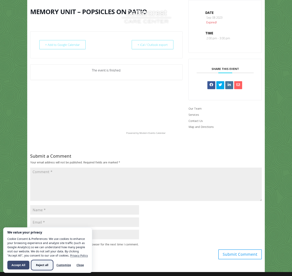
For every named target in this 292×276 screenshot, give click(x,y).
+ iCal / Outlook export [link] (152, 45)
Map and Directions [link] (201, 127)
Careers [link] (173, 35)
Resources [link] (149, 35)
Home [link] (84, 35)
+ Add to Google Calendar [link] (62, 45)
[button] (240, 254)
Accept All (18, 265)
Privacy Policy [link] (79, 255)
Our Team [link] (195, 108)
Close (80, 265)
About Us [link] (101, 35)
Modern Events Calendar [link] (152, 132)
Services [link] (125, 35)
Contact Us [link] (198, 35)
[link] (146, 16)
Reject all (42, 265)
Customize (63, 265)
